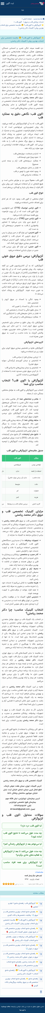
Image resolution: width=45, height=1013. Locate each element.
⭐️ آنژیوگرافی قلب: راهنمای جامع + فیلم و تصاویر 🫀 (23, 905)
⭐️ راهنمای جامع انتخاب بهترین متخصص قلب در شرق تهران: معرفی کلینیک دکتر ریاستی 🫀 (21, 930)
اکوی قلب (18, 22)
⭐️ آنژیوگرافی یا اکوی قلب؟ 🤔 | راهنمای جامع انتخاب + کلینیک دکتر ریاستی (21, 972)
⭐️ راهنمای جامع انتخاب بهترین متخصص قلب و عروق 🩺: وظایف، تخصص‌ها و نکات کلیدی (20, 913)
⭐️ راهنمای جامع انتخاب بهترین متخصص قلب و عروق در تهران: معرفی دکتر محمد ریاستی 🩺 (20, 955)
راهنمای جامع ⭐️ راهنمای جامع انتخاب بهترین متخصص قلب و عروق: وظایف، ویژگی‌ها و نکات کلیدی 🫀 (21, 982)
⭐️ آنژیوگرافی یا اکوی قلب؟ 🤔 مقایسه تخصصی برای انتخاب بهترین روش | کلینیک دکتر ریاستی (22, 27)
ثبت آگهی (10, 3)
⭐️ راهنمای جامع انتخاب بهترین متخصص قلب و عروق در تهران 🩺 (20, 947)
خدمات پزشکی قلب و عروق (34, 22)
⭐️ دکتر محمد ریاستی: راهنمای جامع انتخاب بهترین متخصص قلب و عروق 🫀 (22, 964)
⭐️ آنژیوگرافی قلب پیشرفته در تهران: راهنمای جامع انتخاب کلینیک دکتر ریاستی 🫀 (22, 938)
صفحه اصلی (27, 19)
